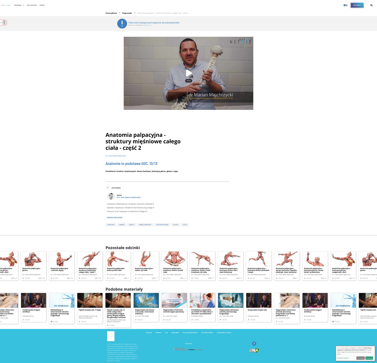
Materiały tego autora (114, 217)
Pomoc (47, 5)
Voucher (149, 346)
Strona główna (111, 13)
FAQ (166, 346)
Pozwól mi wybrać (343, 358)
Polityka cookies (207, 346)
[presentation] (4, 269)
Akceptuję (369, 358)
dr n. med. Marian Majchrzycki (116, 156)
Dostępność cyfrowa (224, 346)
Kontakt (158, 346)
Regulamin (175, 346)
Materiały (23, 5)
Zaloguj (357, 5)
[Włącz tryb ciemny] (345, 5)
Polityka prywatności (190, 346)
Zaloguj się (147, 25)
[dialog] (355, 353)
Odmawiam (360, 358)
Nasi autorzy (37, 5)
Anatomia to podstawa (131, 163)
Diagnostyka (127, 13)
